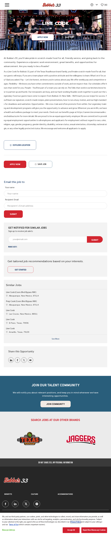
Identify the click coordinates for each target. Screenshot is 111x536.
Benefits (8, 494)
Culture (34, 494)
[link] (12, 247)
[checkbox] (68, 37)
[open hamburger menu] (7, 5)
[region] (55, 524)
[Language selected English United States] (94, 5)
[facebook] (5, 504)
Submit (13, 214)
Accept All (71, 530)
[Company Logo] (52, 5)
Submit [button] (94, 239)
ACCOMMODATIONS (65, 494)
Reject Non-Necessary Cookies (94, 530)
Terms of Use (13, 525)
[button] (42, 37)
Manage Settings (8, 530)
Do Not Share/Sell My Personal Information (55, 462)
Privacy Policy (76, 522)
